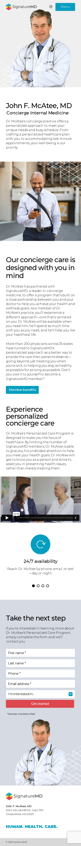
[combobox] (40, 694)
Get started (40, 704)
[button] (33, 585)
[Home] (24, 796)
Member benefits (22, 390)
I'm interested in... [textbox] (21, 694)
